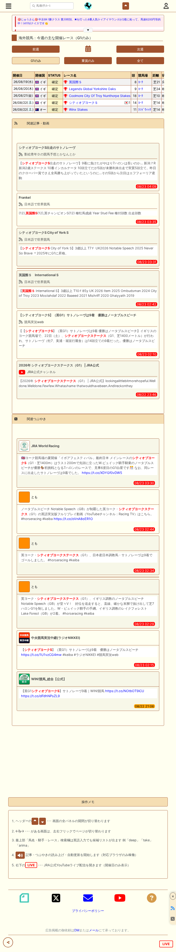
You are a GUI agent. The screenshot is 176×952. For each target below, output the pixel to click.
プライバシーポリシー (88, 911)
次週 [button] (140, 49)
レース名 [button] (70, 75)
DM (76, 930)
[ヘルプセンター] (152, 898)
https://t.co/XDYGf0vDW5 (102, 473)
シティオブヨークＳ (83, 103)
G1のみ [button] (36, 61)
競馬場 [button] (143, 75)
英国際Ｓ (75, 82)
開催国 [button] (40, 75)
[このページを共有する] (8, 942)
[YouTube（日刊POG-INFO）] (119, 897)
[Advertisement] (88, 761)
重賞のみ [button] (88, 61)
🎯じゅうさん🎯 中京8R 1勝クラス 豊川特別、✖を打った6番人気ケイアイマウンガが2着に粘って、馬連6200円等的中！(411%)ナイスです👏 (89, 21)
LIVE (166, 944)
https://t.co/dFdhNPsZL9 (40, 696)
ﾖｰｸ (140, 82)
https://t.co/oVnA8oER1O (73, 519)
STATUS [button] (54, 75)
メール (94, 930)
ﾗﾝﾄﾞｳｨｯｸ (144, 109)
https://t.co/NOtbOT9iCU (124, 691)
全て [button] (140, 61)
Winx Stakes (78, 109)
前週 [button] (36, 49)
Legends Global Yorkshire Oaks (92, 89)
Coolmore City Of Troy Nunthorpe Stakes (99, 96)
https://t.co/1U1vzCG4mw (41, 655)
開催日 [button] (17, 75)
